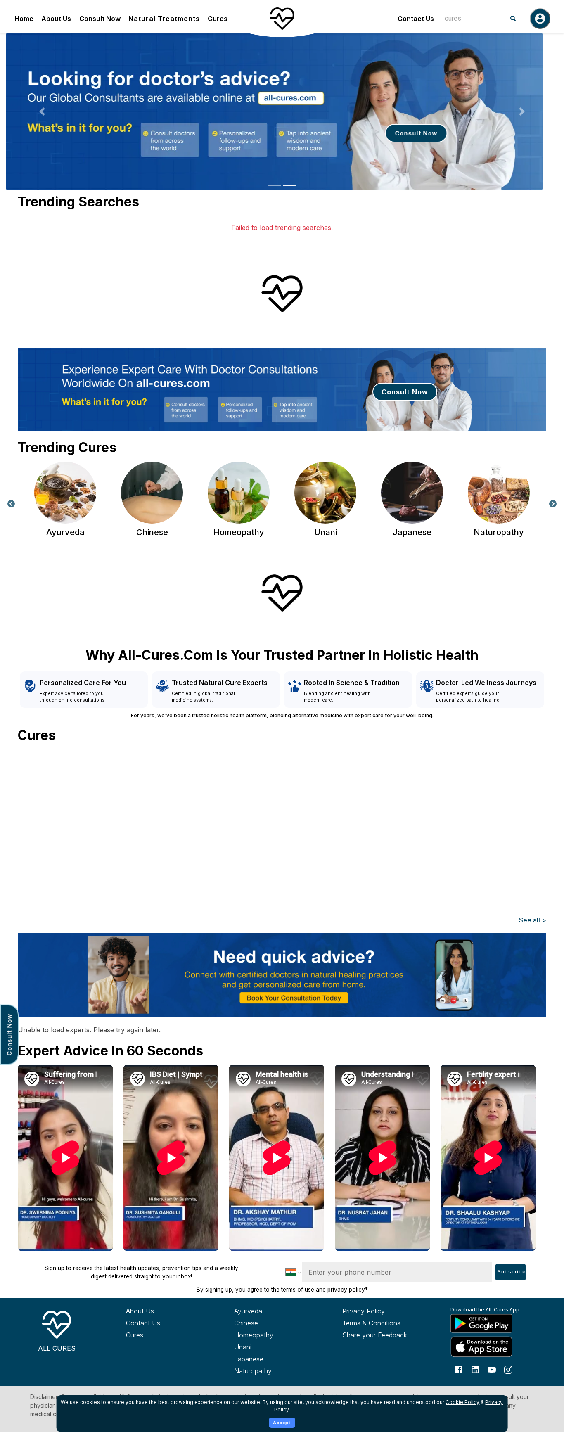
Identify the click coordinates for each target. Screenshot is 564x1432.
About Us (56, 18)
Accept (282, 1422)
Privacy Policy (363, 1311)
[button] (42, 111)
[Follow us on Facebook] (459, 1369)
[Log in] (540, 18)
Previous (11, 504)
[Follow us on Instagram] (508, 1369)
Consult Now (100, 18)
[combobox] (469, 18)
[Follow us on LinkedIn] (475, 1369)
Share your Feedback (374, 1335)
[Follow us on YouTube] (492, 1369)
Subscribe (512, 1272)
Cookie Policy (462, 1402)
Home (23, 18)
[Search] (513, 18)
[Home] (282, 18)
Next (553, 504)
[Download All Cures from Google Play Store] (489, 1322)
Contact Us (416, 18)
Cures (217, 18)
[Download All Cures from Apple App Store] (489, 1346)
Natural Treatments (164, 18)
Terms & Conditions (371, 1323)
